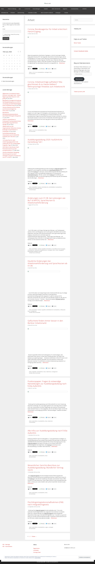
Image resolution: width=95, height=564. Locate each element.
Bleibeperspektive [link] (60, 299)
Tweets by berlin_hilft (79, 91)
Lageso (46, 527)
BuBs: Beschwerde (56, 8)
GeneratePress (54, 562)
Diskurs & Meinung (12, 8)
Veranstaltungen (36, 8)
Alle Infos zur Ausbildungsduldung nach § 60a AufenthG (47, 431)
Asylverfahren (35, 421)
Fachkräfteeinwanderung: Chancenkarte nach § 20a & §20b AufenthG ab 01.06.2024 (11, 135)
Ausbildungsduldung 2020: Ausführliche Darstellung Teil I (45, 140)
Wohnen (40, 251)
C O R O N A (27, 8)
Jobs (20, 8)
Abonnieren (79, 79)
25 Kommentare (32, 189)
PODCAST (13, 12)
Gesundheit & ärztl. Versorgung (58, 248)
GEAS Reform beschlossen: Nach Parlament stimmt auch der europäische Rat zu (11, 148)
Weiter (34, 536)
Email (4, 29)
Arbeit (30, 72)
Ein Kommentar (32, 73)
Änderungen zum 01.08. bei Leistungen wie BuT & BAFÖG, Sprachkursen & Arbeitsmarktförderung (46, 200)
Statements (48, 371)
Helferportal (30, 188)
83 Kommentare (32, 457)
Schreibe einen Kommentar (34, 252)
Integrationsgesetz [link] (59, 168)
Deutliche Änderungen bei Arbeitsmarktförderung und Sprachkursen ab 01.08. (47, 263)
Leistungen (46, 72)
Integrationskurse (43, 250)
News (2, 8)
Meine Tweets (77, 43)
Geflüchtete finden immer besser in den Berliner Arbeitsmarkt (45, 321)
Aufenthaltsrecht (45, 187)
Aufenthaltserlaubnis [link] (54, 170)
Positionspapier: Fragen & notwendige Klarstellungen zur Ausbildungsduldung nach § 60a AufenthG (47, 383)
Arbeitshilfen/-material (36, 187)
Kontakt (66, 12)
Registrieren (36, 548)
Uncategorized (33, 311)
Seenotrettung (21, 12)
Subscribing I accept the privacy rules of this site (11, 35)
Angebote (65, 8)
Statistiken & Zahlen (32, 12)
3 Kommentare (32, 422)
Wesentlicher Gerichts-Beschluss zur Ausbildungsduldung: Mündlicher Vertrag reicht (45, 467)
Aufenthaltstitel (52, 187)
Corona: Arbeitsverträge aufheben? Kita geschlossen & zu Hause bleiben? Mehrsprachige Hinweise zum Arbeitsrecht (46, 84)
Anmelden (36, 550)
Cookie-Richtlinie (37, 557)
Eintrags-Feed (37, 552)
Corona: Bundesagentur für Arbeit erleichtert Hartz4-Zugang (47, 30)
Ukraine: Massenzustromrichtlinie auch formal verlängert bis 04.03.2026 (11, 109)
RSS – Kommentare (7, 546)
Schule (56, 250)
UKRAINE (84, 8)
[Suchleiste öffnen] (93, 13)
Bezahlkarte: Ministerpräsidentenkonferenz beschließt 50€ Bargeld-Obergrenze (12, 114)
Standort (46, 8)
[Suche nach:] (83, 20)
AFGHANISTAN (4, 12)
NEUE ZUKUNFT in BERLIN (47, 12)
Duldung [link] (35, 171)
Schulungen (58, 12)
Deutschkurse (49, 248)
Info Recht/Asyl (36, 188)
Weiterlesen (62, 63)
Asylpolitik (44, 248)
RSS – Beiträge (6, 544)
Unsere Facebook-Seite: (81, 51)
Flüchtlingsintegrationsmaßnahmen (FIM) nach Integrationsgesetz (45, 503)
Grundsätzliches (74, 8)
